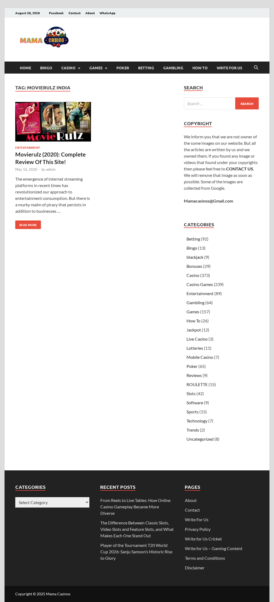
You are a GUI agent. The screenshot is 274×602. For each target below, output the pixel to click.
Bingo (46, 67)
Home (25, 67)
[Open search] (256, 68)
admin (50, 169)
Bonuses (194, 266)
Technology (197, 420)
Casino (68, 67)
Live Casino (197, 338)
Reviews (194, 375)
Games (95, 67)
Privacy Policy (198, 529)
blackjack (195, 257)
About (90, 13)
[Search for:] (221, 103)
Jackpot (194, 329)
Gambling (173, 67)
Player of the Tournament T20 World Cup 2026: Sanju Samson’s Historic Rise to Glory (136, 552)
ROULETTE (197, 384)
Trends (193, 429)
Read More (26, 223)
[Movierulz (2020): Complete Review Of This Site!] (53, 122)
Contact (74, 13)
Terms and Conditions (205, 558)
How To (200, 67)
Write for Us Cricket (203, 538)
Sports (193, 411)
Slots (191, 393)
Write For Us (229, 67)
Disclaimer (194, 567)
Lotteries (195, 347)
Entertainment (27, 147)
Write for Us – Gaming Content (213, 548)
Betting (146, 67)
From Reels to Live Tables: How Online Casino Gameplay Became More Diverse (135, 507)
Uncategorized (200, 438)
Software (195, 402)
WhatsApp (107, 13)
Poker (122, 67)
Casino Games (200, 284)
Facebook (56, 13)
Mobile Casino (200, 357)
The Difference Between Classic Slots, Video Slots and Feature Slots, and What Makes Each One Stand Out (137, 529)
